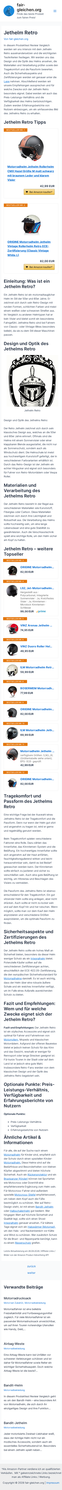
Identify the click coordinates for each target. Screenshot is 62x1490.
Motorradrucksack (17, 1298)
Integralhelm (38, 958)
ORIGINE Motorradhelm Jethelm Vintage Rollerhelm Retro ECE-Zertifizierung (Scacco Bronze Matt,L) (37, 567)
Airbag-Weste (14, 1344)
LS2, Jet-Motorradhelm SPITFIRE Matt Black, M (37, 588)
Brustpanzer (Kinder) (16, 1178)
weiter (31, 1273)
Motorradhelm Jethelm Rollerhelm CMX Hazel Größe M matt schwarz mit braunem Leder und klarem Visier (30, 173)
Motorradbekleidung (35, 1303)
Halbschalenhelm (20, 1210)
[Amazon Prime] (41, 611)
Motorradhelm (12, 1154)
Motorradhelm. (12, 1162)
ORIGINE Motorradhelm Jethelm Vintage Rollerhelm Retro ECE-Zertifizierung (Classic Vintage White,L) (29, 248)
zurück (31, 1266)
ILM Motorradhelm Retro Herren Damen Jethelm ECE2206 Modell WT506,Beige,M (37, 667)
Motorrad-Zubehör (13, 1303)
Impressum (52, 1482)
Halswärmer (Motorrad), (42, 1226)
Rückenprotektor (37, 1174)
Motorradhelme (13, 978)
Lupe (6, 81)
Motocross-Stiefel (24, 1194)
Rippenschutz (23, 1242)
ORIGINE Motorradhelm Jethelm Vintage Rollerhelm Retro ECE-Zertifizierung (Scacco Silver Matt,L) (37, 709)
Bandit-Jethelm (44, 1206)
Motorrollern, (11, 1039)
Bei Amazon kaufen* (40, 191)
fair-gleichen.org (29, 7)
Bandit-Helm (13, 1385)
